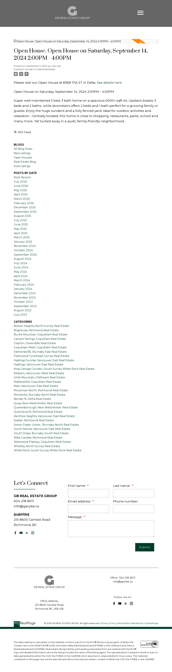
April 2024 (21, 276)
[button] (15, 532)
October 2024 (23, 250)
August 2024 (22, 258)
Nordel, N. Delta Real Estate (40, 69)
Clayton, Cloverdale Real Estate (35, 343)
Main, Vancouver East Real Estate (36, 386)
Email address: (80, 501)
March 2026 (22, 198)
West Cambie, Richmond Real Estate (38, 437)
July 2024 (20, 263)
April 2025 (20, 233)
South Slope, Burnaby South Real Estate (41, 433)
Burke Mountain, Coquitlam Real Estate (40, 334)
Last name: (122, 486)
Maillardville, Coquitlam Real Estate (37, 381)
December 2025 (25, 207)
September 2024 (25, 254)
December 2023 (25, 293)
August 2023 (22, 310)
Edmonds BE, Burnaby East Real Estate (40, 351)
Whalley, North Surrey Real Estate (37, 446)
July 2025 (20, 220)
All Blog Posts (23, 148)
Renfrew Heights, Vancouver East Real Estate (44, 416)
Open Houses (23, 157)
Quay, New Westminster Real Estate (38, 403)
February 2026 (24, 203)
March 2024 (22, 280)
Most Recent (22, 177)
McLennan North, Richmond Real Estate (41, 390)
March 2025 (22, 237)
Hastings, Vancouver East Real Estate (38, 364)
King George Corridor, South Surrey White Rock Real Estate (54, 368)
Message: (75, 517)
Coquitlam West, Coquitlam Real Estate (40, 347)
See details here (109, 82)
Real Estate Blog (25, 161)
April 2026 (20, 194)
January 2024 (23, 288)
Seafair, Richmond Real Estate (34, 420)
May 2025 (20, 228)
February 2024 (24, 284)
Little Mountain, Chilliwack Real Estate (39, 377)
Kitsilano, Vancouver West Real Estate (39, 373)
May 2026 (20, 190)
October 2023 (23, 301)
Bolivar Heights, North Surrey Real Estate (41, 326)
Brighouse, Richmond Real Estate (36, 330)
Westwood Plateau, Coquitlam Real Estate (42, 441)
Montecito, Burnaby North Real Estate (39, 394)
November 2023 (25, 297)
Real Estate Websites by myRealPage (138, 623)
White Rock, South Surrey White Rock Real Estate (47, 450)
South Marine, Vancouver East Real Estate (42, 429)
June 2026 (21, 185)
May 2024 (20, 271)
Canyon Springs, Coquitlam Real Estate (40, 338)
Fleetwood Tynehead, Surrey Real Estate (41, 356)
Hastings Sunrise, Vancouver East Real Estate (44, 360)
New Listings (22, 153)
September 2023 (25, 306)
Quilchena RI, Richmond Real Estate (38, 411)
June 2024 (21, 267)
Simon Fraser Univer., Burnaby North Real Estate (46, 424)
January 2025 (23, 241)
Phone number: (125, 501)
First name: (77, 486)
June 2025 (21, 224)
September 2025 (25, 211)
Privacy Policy (108, 623)
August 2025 (22, 216)
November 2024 (25, 246)
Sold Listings (22, 166)
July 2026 (20, 181)
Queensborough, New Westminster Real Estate (46, 407)
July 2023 (20, 314)
